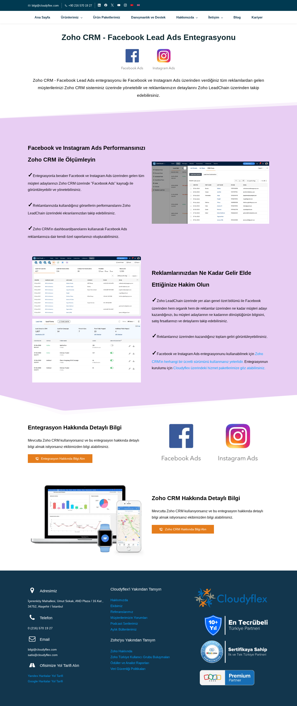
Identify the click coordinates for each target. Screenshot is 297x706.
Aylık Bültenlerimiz (123, 629)
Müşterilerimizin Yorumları (128, 617)
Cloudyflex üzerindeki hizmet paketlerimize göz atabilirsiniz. (219, 368)
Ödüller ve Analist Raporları (129, 663)
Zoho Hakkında (121, 651)
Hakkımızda (119, 600)
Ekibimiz (116, 606)
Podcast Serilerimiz (124, 623)
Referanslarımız (121, 612)
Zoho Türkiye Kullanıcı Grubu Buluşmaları (140, 657)
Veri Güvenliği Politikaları (127, 669)
